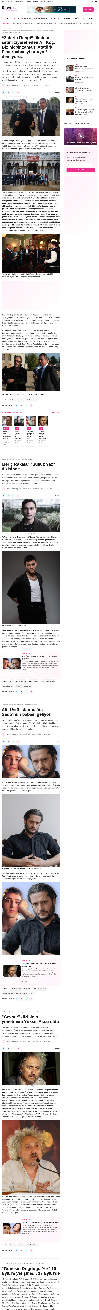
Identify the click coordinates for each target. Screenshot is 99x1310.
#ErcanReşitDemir (39, 988)
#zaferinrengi (31, 400)
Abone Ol (88, 9)
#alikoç (12, 400)
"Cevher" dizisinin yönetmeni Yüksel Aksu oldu (42, 435)
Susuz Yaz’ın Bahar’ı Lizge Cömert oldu (40, 1222)
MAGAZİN (9, 1)
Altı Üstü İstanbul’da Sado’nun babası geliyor (17, 23)
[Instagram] (89, 1)
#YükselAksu (32, 1245)
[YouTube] (96, 1)
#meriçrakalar (33, 681)
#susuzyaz (27, 686)
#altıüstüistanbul (15, 988)
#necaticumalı (8, 686)
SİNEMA (35, 1)
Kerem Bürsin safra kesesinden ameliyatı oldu (7, 436)
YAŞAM (28, 1)
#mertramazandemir (48, 681)
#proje (18, 686)
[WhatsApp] (13, 92)
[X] (92, 1)
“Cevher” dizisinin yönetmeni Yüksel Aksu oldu (53, 23)
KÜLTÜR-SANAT (19, 1)
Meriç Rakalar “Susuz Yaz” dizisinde (18, 435)
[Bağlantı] (18, 92)
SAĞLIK (42, 1)
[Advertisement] (31, 295)
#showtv (21, 1245)
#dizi (11, 681)
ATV (32, 993)
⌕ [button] (96, 9)
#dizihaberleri (21, 681)
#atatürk (20, 400)
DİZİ (3, 1)
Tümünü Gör (55, 412)
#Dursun (27, 988)
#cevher (12, 1245)
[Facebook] (3, 92)
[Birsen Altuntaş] (10, 9)
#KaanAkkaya (8, 993)
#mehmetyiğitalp (21, 993)
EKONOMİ (50, 1)
